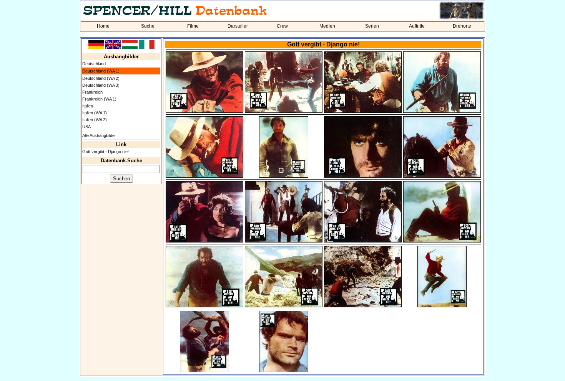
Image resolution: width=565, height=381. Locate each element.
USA (86, 126)
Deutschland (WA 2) (101, 78)
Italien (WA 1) (94, 113)
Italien (87, 106)
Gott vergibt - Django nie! (105, 151)
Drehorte (462, 26)
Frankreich (92, 92)
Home (103, 26)
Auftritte (417, 26)
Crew (282, 26)
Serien (372, 26)
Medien (327, 26)
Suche (148, 26)
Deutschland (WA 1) (101, 71)
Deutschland (94, 63)
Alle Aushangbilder (99, 135)
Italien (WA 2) (94, 119)
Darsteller (238, 26)
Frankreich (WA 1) (99, 99)
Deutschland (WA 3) (101, 85)
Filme (193, 26)
